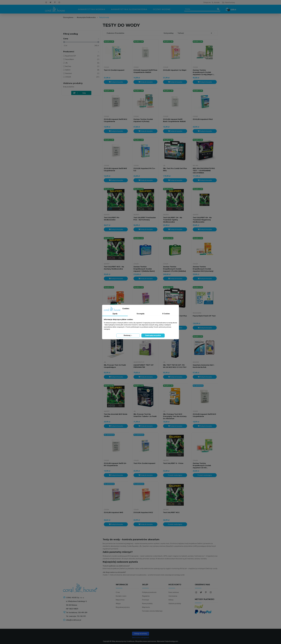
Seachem (196, 362)
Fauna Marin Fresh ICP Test (204, 316)
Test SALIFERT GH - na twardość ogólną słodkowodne (172, 220)
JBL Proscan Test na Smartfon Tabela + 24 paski (145, 415)
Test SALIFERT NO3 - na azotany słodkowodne (114, 268)
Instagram (59, 2)
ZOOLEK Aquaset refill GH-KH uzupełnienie (115, 464)
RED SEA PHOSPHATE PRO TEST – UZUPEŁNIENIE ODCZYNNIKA (204, 170)
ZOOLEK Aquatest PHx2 (203, 119)
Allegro (118, 603)
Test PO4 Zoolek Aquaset (144, 463)
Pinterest (55, 2)
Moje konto (146, 607)
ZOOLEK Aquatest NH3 (113, 512)
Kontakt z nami (121, 596)
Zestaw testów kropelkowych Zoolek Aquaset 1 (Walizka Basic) (144, 269)
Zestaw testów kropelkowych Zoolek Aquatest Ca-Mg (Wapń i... (203, 72)
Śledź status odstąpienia (140, 637)
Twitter (50, 2)
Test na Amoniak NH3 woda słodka (115, 415)
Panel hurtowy (230, 2)
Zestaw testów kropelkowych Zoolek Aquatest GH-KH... (202, 465)
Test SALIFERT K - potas (173, 463)
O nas (118, 592)
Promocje (145, 600)
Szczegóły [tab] (140, 314)
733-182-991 (81, 616)
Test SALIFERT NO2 (171, 512)
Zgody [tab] (115, 314)
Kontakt (217, 2)
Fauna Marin (197, 313)
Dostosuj (127, 335)
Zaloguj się (207, 2)
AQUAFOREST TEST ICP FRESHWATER (143, 366)
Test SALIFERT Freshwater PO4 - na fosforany (144, 219)
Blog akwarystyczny (123, 607)
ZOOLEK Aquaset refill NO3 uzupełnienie (204, 415)
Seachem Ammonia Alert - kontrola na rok (204, 366)
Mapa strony (120, 600)
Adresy (170, 600)
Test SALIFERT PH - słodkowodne (112, 219)
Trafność (195, 33)
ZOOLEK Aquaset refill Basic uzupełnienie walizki (174, 120)
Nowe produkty (147, 603)
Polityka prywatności (149, 592)
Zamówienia (172, 596)
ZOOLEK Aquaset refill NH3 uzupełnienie (115, 169)
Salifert (107, 214)
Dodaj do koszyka (117, 82)
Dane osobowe (173, 592)
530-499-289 (82, 613)
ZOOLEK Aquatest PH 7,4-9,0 (144, 169)
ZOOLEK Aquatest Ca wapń (174, 70)
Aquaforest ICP (138, 362)
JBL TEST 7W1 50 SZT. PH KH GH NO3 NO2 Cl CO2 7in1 (174, 366)
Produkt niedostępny (175, 475)
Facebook (46, 2)
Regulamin (146, 596)
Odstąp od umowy (140, 633)
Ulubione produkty (73, 83)
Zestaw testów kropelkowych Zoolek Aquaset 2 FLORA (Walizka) (174, 269)
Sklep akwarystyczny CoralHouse (123, 641)
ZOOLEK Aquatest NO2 (143, 512)
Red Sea (195, 165)
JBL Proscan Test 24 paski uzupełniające (115, 366)
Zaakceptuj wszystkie (153, 335)
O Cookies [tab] (166, 314)
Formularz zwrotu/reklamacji (152, 611)
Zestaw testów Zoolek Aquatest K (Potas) (143, 120)
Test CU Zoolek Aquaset (114, 70)
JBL (164, 165)
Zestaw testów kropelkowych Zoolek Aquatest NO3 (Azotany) (203, 269)
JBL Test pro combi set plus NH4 (175, 169)
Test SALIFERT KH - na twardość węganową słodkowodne (202, 220)
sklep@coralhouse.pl (73, 620)
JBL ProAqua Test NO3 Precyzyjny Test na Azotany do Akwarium (174, 416)
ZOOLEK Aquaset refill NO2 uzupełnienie (115, 120)
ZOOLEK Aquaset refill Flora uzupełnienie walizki (145, 71)
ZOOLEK (106, 67)
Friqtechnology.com (171, 641)
